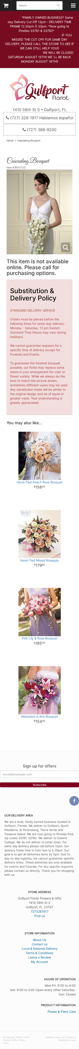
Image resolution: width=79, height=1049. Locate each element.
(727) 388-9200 (41, 129)
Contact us (39, 944)
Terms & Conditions (39, 953)
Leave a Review (39, 957)
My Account (39, 962)
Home (10, 140)
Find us (39, 916)
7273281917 (39, 911)
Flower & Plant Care (62, 1011)
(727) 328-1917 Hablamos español (41, 118)
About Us (39, 940)
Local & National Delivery (39, 948)
